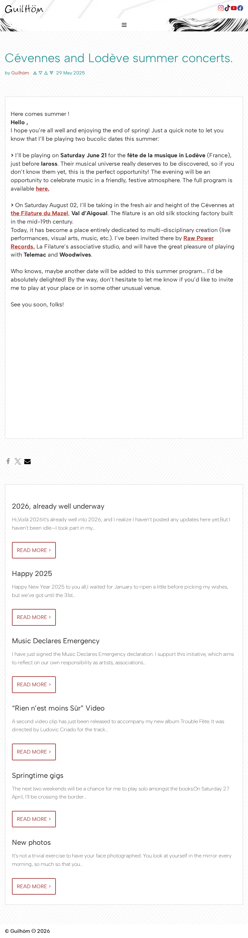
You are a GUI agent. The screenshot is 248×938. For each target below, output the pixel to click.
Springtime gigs (37, 775)
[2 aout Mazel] (180, 374)
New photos (31, 842)
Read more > (31, 553)
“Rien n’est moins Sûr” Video (58, 708)
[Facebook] (221, 9)
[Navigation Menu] (124, 25)
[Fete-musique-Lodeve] (67, 374)
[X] (18, 461)
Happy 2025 (32, 573)
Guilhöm (20, 73)
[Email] (27, 461)
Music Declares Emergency (55, 640)
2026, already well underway (58, 506)
